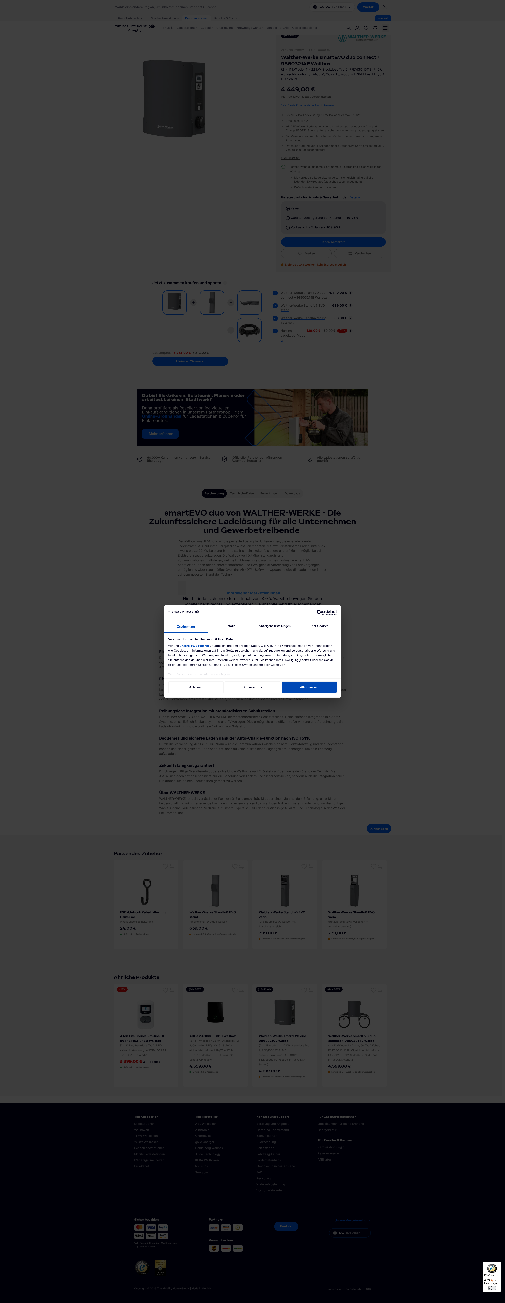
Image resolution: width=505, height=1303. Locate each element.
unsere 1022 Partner (194, 645)
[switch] (492, 1288)
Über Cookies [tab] (319, 626)
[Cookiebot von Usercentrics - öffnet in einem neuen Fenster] (319, 613)
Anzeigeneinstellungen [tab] (275, 626)
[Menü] (498, 1264)
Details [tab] (230, 626)
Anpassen (250, 687)
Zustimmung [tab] (186, 626)
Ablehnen (195, 687)
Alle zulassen (309, 687)
